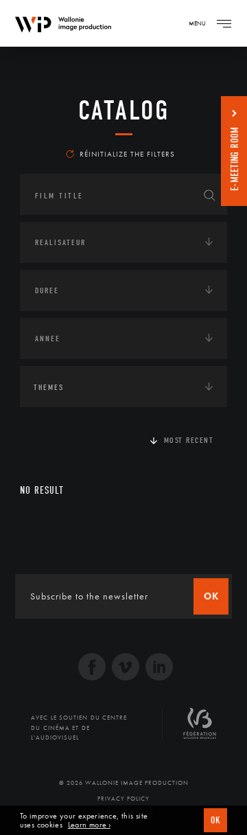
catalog (123, 110)
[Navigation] (223, 23)
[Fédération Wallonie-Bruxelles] (199, 728)
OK (215, 820)
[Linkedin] (159, 668)
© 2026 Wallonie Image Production (124, 783)
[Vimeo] (125, 668)
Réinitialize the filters (127, 154)
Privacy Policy (123, 798)
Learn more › (89, 825)
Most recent (189, 440)
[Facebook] (92, 668)
